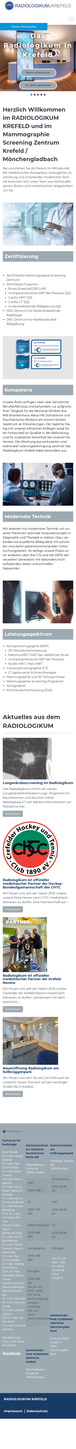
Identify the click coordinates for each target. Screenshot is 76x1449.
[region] (38, 60)
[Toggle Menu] (71, 19)
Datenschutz (37, 1411)
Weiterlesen (12, 813)
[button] (31, 95)
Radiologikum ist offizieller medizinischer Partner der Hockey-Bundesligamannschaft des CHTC (33, 883)
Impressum (13, 1411)
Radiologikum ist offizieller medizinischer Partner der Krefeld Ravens (32, 979)
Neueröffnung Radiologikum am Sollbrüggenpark (31, 1070)
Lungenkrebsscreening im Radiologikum (38, 783)
